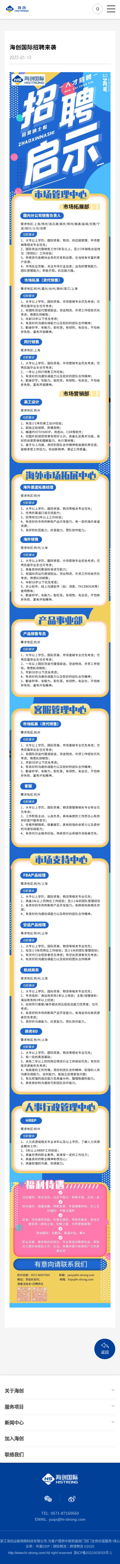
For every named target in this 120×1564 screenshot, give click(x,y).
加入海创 (14, 1438)
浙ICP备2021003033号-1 (93, 1553)
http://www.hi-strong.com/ (27, 1553)
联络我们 (14, 1454)
